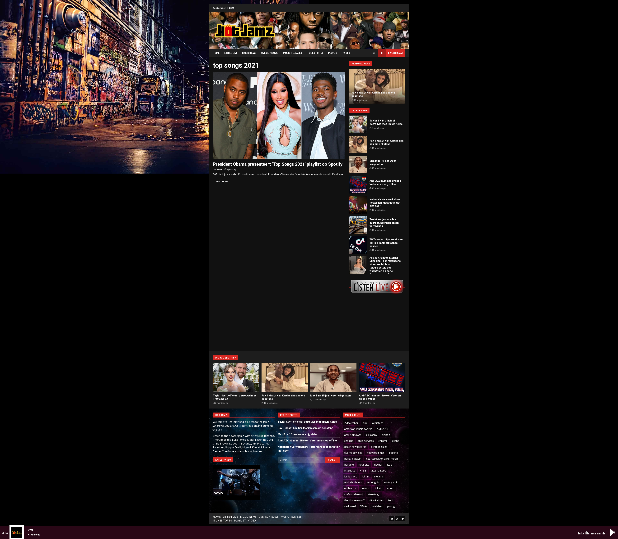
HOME (216, 53)
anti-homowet (352, 435)
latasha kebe (378, 470)
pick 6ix (378, 488)
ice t (389, 464)
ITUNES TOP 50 (315, 53)
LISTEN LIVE (230, 53)
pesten (365, 488)
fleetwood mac (375, 452)
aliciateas (377, 423)
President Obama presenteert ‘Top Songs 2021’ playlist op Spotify (279, 115)
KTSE (363, 470)
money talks (391, 482)
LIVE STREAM (395, 53)
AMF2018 (382, 429)
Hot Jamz (217, 169)
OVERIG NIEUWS (269, 53)
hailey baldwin (352, 458)
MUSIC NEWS (249, 53)
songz (391, 488)
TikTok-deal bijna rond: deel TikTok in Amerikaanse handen (358, 245)
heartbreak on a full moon (382, 458)
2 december (351, 423)
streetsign (374, 494)
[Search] (374, 53)
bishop (386, 435)
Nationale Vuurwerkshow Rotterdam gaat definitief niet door (358, 205)
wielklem (377, 506)
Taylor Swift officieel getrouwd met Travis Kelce (358, 124)
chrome (383, 441)
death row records (355, 447)
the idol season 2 (354, 500)
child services (366, 441)
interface (349, 470)
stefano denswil (353, 494)
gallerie (393, 452)
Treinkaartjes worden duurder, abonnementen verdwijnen (358, 225)
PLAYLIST (333, 53)
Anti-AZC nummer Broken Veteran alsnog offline (358, 184)
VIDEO (346, 53)
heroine (349, 464)
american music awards (358, 429)
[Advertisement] (350, 28)
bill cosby (371, 435)
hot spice (363, 464)
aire (365, 423)
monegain (373, 482)
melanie (379, 476)
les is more (350, 476)
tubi (390, 500)
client (395, 441)
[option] (377, 86)
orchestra (350, 488)
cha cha (348, 441)
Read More (221, 181)
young (391, 506)
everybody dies (353, 452)
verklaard (350, 506)
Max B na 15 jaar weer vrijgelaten (358, 164)
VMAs (363, 506)
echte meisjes (379, 447)
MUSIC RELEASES (292, 53)
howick (378, 464)
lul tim (365, 476)
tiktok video (376, 500)
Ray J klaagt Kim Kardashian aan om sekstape (358, 144)
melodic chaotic (353, 482)
